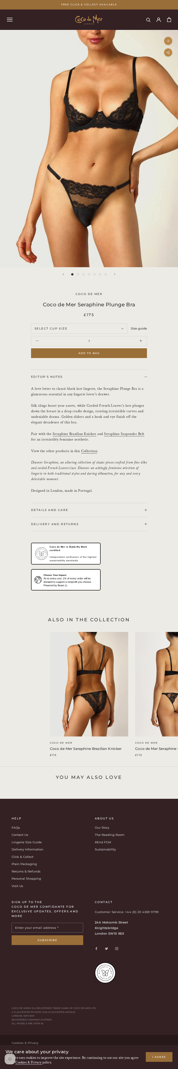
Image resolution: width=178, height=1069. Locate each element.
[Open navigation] (10, 20)
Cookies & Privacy (28, 1062)
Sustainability (105, 849)
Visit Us (17, 886)
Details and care (49, 510)
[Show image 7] (106, 274)
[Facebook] (96, 948)
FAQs (16, 827)
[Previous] (63, 274)
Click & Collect (22, 857)
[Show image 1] (72, 274)
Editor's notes (47, 376)
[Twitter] (106, 948)
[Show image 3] (83, 274)
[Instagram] (116, 948)
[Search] (148, 19)
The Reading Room (109, 835)
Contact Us (20, 835)
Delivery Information (27, 849)
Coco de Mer (61, 742)
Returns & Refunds (26, 871)
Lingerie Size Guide (27, 842)
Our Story (102, 827)
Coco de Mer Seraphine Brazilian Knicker (86, 748)
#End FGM (103, 842)
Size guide (139, 328)
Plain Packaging (24, 864)
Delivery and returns (55, 524)
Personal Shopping (26, 878)
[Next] (114, 274)
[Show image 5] (94, 274)
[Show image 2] (78, 274)
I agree (159, 1057)
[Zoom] (168, 41)
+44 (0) (131, 912)
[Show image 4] (89, 274)
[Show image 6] (100, 274)
